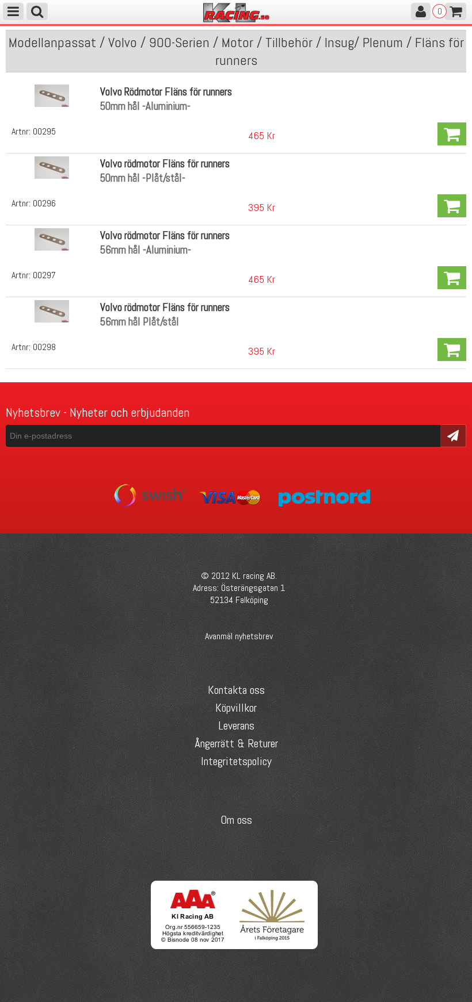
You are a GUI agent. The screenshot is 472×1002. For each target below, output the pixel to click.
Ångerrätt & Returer (236, 743)
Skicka (453, 435)
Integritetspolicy (236, 761)
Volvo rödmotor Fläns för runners (165, 163)
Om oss (236, 819)
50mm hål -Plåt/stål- (142, 178)
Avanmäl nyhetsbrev (239, 636)
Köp (451, 133)
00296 (44, 203)
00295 (44, 131)
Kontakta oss (236, 689)
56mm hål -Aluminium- (145, 250)
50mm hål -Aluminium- (145, 106)
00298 (44, 347)
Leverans (236, 725)
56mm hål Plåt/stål (139, 321)
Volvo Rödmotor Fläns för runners (166, 92)
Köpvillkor (236, 707)
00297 (44, 275)
